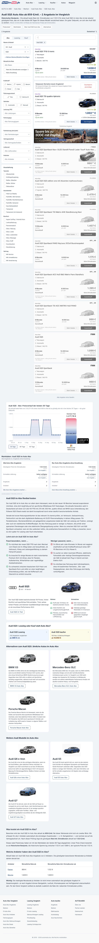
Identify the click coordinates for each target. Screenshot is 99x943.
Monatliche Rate (8, 61)
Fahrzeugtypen (8, 918)
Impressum (78, 914)
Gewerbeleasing (32, 921)
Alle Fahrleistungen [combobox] (11, 134)
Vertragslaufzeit (8, 139)
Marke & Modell (8, 42)
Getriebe (6, 101)
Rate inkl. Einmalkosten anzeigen (17, 69)
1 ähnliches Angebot (65, 126)
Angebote (54, 905)
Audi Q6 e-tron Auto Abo (19, 777)
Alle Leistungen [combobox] (10, 113)
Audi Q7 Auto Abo (16, 817)
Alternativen (47, 27)
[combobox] (14, 47)
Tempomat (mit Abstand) (14, 212)
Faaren (10, 869)
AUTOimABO (80, 901)
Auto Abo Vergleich (10, 901)
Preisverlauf (6, 27)
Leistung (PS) (7, 109)
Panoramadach (11, 225)
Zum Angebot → (42, 470)
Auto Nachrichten (56, 918)
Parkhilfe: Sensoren (12, 203)
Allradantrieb (10, 174)
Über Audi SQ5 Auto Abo (32, 27)
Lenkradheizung (11, 222)
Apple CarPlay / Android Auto (15, 219)
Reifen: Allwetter (11, 180)
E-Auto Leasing (32, 911)
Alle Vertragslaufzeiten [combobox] (13, 143)
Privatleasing (31, 918)
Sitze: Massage (11, 238)
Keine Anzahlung (11, 72)
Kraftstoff (6, 80)
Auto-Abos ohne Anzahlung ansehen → (64, 490)
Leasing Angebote (33, 905)
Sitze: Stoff (9, 241)
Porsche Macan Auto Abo (19, 728)
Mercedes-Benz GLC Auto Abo (65, 686)
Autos (63, 3)
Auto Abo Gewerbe (9, 927)
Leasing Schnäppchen (34, 924)
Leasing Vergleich (33, 901)
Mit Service (9, 254)
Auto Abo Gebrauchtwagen (11, 921)
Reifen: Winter (10, 183)
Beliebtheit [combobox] (91, 31)
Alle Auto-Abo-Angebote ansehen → (14, 490)
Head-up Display (11, 193)
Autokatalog (55, 914)
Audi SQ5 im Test (16, 612)
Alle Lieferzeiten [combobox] (10, 151)
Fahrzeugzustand (9, 93)
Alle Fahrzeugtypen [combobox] (12, 121)
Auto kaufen (55, 901)
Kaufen (52, 3)
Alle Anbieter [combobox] (9, 159)
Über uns (78, 905)
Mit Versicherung (11, 260)
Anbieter (6, 155)
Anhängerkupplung (12, 177)
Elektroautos (55, 911)
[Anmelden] (95, 2)
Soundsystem (10, 244)
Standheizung (10, 247)
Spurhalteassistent (12, 206)
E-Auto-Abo (7, 911)
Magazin (72, 3)
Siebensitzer (10, 186)
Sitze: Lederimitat (11, 235)
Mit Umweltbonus (11, 257)
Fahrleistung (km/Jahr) (10, 130)
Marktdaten (17, 27)
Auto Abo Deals (8, 924)
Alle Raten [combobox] (8, 65)
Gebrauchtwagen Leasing (35, 914)
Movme (10, 875)
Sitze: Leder (10, 231)
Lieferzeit (6, 147)
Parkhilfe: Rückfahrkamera (14, 200)
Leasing (41, 3)
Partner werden (80, 908)
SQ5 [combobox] (7, 52)
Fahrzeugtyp (7, 118)
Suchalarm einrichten (88, 86)
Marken (5, 908)
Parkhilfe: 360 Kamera (13, 197)
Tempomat (9, 209)
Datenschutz (79, 911)
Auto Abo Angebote (9, 905)
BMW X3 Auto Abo (17, 686)
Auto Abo (29, 3)
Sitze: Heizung (10, 228)
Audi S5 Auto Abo (60, 777)
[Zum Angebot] (65, 63)
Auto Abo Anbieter (9, 914)
